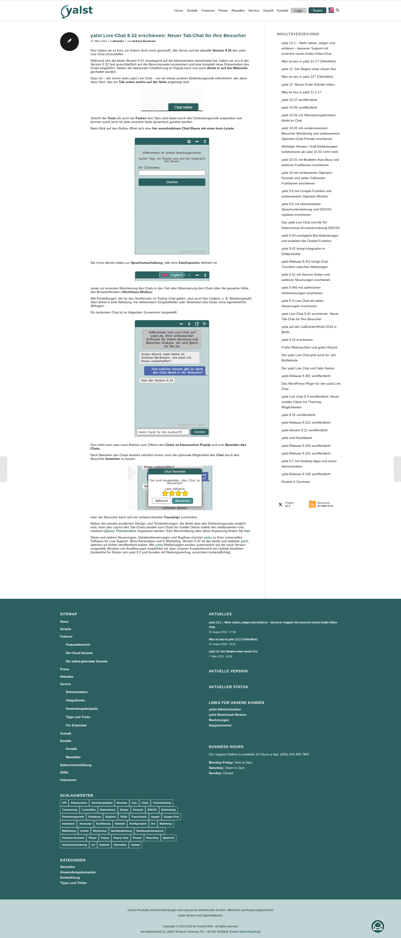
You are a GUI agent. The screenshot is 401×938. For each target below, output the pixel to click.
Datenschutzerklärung (75, 765)
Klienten (120, 823)
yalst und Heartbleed (296, 438)
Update (135, 844)
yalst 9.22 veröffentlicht (298, 415)
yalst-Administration (225, 709)
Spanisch (168, 837)
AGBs (64, 772)
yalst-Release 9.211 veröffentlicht (305, 422)
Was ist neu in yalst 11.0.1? (301, 92)
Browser (122, 802)
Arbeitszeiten (79, 802)
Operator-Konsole (73, 837)
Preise (64, 669)
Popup (105, 837)
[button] (378, 926)
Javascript (85, 823)
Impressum (68, 780)
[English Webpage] (330, 10)
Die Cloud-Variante (79, 653)
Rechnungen (219, 720)
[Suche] (337, 10)
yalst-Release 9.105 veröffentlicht (305, 474)
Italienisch (68, 823)
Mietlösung (69, 830)
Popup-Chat (120, 837)
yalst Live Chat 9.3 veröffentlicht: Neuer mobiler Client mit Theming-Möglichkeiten (310, 402)
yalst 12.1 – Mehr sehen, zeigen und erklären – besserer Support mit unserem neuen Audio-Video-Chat (308, 48)
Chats (145, 802)
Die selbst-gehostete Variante (86, 661)
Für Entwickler (76, 725)
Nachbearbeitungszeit (149, 830)
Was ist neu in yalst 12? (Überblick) (307, 76)
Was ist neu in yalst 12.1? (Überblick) (308, 61)
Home (64, 621)
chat (134, 802)
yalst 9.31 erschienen (297, 340)
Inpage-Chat (171, 816)
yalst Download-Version (227, 714)
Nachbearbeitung (121, 830)
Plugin (93, 837)
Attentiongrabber (102, 802)
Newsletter (73, 757)
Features (66, 636)
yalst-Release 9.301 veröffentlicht (305, 376)
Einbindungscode (73, 816)
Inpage (155, 816)
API (64, 802)
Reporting (152, 837)
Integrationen (75, 700)
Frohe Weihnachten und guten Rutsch (309, 347)
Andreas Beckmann (144, 41)
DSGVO (152, 809)
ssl (93, 844)
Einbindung (168, 809)
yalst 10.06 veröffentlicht (299, 107)
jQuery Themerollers (120, 531)
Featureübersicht (78, 644)
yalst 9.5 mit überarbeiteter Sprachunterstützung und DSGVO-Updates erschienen (306, 209)
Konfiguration (138, 823)
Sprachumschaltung (74, 844)
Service (65, 684)
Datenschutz (108, 809)
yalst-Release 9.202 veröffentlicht (305, 446)
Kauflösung (103, 823)
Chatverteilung (162, 802)
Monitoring (100, 830)
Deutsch (138, 809)
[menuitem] (178, 10)
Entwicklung (70, 877)
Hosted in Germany (295, 482)
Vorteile (65, 629)
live (153, 823)
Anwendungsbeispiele (82, 708)
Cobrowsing (69, 809)
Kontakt (65, 741)
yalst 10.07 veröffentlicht (299, 100)
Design (124, 809)
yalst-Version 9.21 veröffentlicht (304, 430)
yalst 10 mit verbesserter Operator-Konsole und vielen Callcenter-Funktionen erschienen (307, 178)
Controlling (89, 809)
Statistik (104, 844)
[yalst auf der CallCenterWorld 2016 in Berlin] (3, 469)
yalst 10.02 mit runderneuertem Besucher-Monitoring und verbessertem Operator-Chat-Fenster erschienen (310, 133)
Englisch (110, 816)
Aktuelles (118, 41)
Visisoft (65, 733)
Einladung (94, 816)
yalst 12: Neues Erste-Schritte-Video (308, 84)
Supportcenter (220, 725)
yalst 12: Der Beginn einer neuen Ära (308, 69)
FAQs (123, 816)
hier (247, 531)
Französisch (139, 816)
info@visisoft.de (250, 931)
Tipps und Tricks (78, 717)
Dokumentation (77, 692)
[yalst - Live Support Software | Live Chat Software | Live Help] (82, 10)
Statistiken (120, 844)
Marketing (166, 823)
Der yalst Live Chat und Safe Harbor (308, 368)
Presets (137, 837)
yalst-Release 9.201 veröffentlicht (305, 453)
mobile (84, 830)
